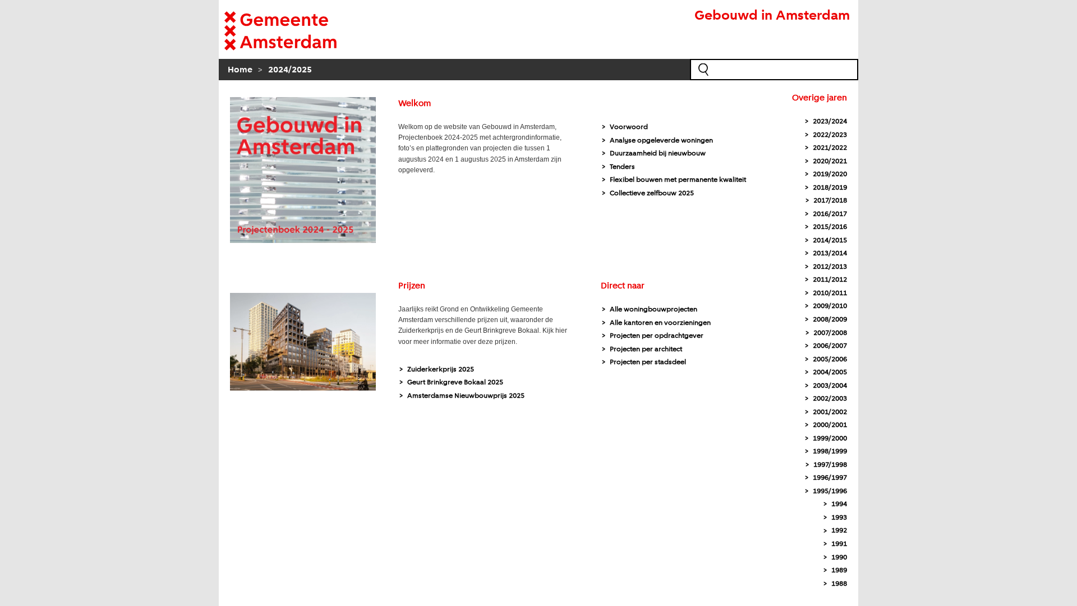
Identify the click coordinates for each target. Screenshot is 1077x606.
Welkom (414, 103)
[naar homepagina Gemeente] (297, 31)
